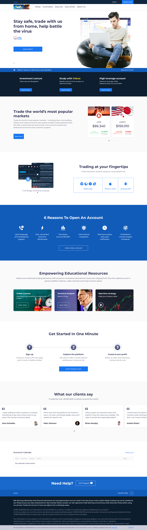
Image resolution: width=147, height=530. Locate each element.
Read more (19, 136)
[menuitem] (117, 2)
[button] (107, 140)
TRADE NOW (127, 2)
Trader (15, 2)
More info (114, 527)
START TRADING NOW (73, 369)
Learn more (26, 90)
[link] (16, 493)
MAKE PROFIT (28, 49)
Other (34, 70)
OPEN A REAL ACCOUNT (73, 248)
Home (16, 493)
